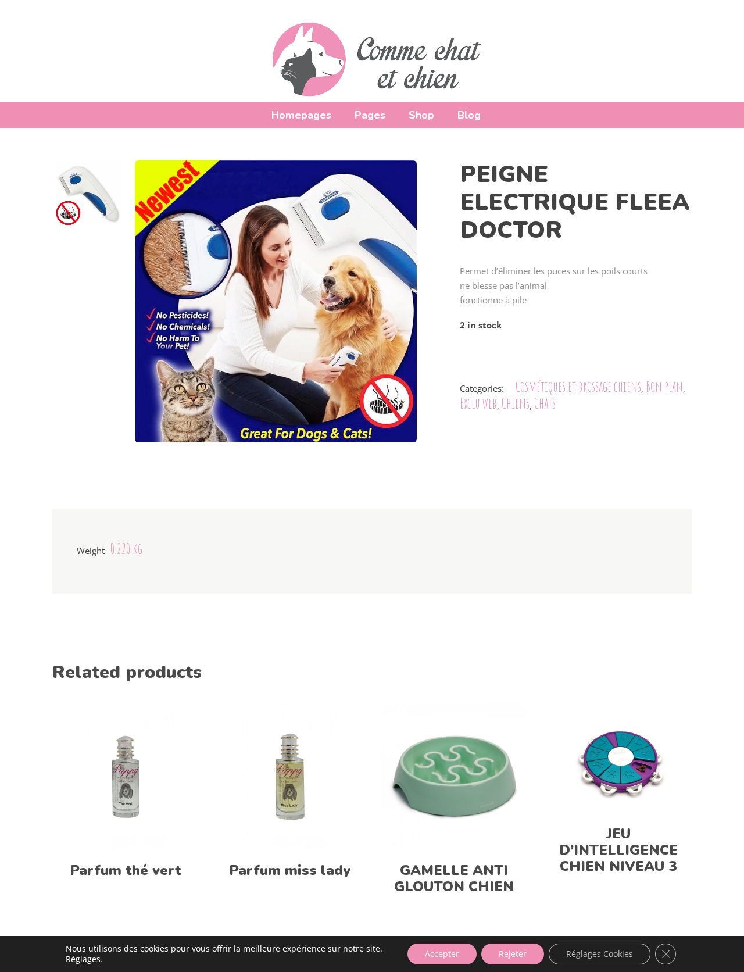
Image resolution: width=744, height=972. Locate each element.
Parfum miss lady (289, 870)
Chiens (516, 403)
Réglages (83, 959)
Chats (545, 403)
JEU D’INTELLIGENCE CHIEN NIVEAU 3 (618, 849)
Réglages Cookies (599, 953)
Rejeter (513, 953)
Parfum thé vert (125, 870)
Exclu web (478, 403)
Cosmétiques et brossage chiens (578, 386)
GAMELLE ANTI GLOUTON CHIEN (454, 878)
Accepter (442, 953)
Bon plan (664, 386)
